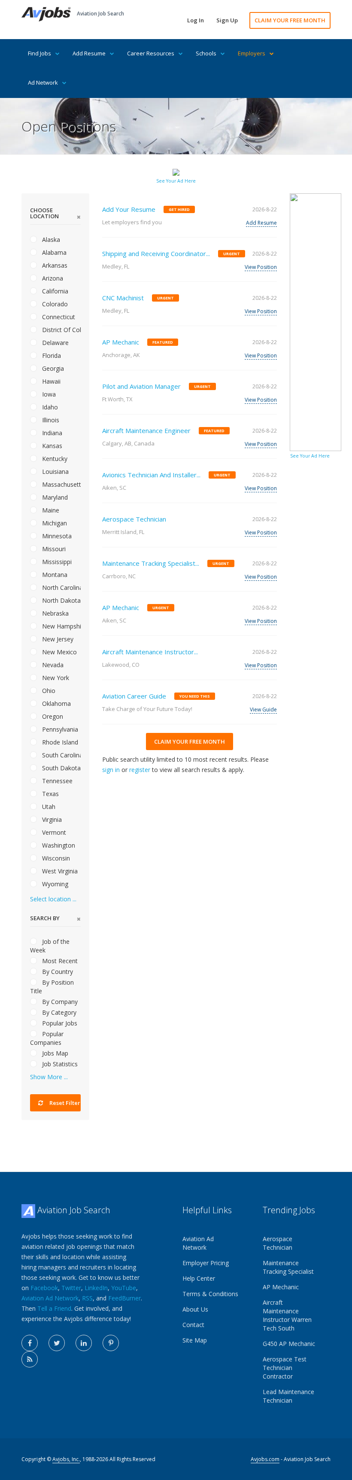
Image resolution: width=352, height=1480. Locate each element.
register (139, 770)
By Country (56, 971)
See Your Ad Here (176, 181)
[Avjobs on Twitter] (57, 1343)
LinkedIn (96, 1288)
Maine (49, 510)
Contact (193, 1325)
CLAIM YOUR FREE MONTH (290, 20)
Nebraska (54, 613)
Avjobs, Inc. (66, 1459)
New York (54, 678)
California (54, 291)
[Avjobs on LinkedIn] (84, 1343)
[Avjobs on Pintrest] (111, 1343)
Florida (50, 355)
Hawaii (50, 381)
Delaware (54, 343)
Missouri (53, 549)
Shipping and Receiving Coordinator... (156, 253)
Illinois (49, 420)
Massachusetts (60, 484)
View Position (261, 267)
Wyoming (54, 884)
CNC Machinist (123, 297)
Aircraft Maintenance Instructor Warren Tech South (287, 1315)
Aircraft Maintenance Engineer (146, 430)
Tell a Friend (54, 1308)
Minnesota (56, 536)
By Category (58, 1012)
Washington (57, 845)
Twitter (71, 1288)
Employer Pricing (205, 1263)
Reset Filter (64, 1103)
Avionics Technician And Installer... (151, 474)
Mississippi (56, 562)
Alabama (53, 252)
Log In (195, 20)
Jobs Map (54, 1053)
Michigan (53, 523)
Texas (49, 794)
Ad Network (43, 82)
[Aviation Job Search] (46, 13)
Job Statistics (59, 1064)
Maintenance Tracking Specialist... (150, 563)
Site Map (194, 1340)
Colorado (54, 304)
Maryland (54, 497)
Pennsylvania (59, 729)
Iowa (48, 394)
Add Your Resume (128, 209)
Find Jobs (39, 53)
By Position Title (52, 986)
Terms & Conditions (210, 1294)
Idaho (49, 407)
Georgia (52, 368)
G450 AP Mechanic (289, 1344)
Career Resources (150, 53)
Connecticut (57, 317)
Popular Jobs (58, 1023)
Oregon (51, 716)
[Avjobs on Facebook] (29, 1343)
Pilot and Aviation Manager (141, 386)
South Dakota (60, 768)
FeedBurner (124, 1298)
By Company (59, 1002)
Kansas (51, 446)
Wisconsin (55, 858)
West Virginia (59, 871)
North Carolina (60, 587)
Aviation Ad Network (50, 1298)
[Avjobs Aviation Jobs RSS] (29, 1359)
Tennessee (56, 781)
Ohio (47, 691)
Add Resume (89, 53)
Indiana (51, 433)
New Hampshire (60, 626)
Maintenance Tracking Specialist (288, 1267)
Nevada (52, 665)
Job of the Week (50, 945)
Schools (206, 53)
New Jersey (56, 639)
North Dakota (60, 600)
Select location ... (53, 899)
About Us (195, 1309)
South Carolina (60, 755)
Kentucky (53, 459)
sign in (111, 770)
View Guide (263, 709)
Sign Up (227, 20)
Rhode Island (59, 742)
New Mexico (58, 652)
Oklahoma (55, 703)
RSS (87, 1298)
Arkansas (53, 265)
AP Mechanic (120, 342)
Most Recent (59, 961)
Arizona (51, 278)
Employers (251, 53)
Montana (53, 575)
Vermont (53, 832)
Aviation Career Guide (134, 696)
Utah (47, 807)
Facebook (44, 1288)
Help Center (198, 1278)
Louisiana (54, 471)
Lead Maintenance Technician (288, 1396)
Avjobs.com (265, 1459)
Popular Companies (47, 1038)
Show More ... (49, 1077)
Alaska (50, 239)
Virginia (51, 819)
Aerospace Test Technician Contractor (284, 1367)
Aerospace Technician (134, 519)
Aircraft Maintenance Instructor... (150, 651)
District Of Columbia (60, 330)
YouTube (123, 1288)
